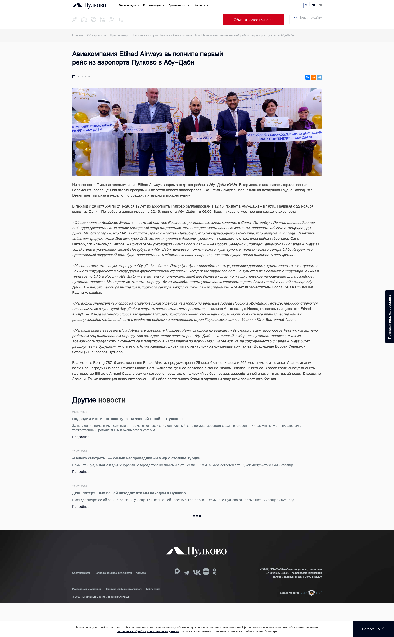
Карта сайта (153, 588)
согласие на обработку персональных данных (148, 631)
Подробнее (156, 432)
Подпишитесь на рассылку (389, 316)
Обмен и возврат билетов (253, 20)
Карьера (141, 572)
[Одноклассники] (313, 77)
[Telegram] (319, 77)
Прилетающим (177, 5)
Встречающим (152, 5)
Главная (77, 35)
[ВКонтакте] (307, 77)
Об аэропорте (96, 35)
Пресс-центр (119, 35)
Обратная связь (81, 572)
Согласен (369, 629)
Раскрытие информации (86, 588)
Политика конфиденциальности (113, 572)
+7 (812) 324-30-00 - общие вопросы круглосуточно (291, 569)
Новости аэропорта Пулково (151, 35)
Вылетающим (127, 5)
